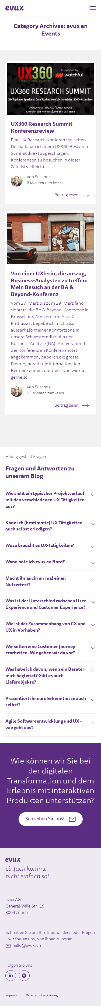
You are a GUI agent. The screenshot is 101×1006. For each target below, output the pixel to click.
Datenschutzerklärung (42, 995)
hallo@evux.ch (26, 946)
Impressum (13, 995)
